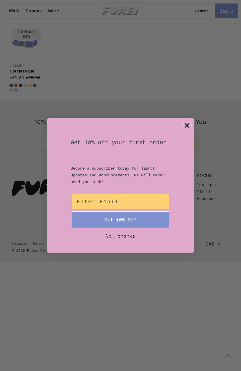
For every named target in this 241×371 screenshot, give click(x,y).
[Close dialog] (187, 125)
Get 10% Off (120, 219)
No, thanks (120, 235)
